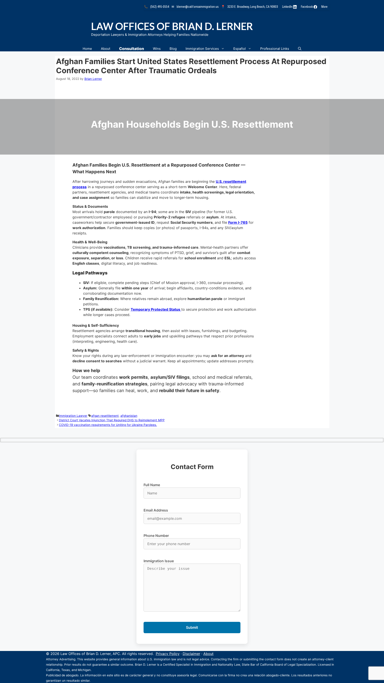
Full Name (152, 485)
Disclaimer (191, 653)
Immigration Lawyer (73, 415)
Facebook (307, 6)
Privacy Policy (168, 653)
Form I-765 (238, 222)
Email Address (156, 510)
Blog (173, 48)
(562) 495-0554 (159, 6)
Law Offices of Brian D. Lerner (172, 26)
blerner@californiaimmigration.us (198, 6)
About (105, 48)
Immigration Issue (159, 561)
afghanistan (128, 415)
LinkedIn (287, 6)
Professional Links (274, 48)
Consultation (131, 48)
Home (87, 48)
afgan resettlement (105, 415)
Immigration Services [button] (202, 48)
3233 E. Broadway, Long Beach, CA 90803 (252, 6)
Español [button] (239, 48)
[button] (300, 48)
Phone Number (156, 535)
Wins (157, 48)
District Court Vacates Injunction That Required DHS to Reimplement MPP (112, 420)
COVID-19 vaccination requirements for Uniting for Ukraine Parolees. (108, 425)
